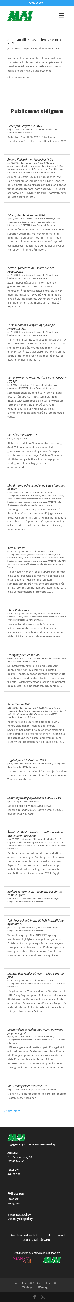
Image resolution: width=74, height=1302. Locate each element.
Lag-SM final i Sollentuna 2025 (26, 760)
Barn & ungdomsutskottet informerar (25, 169)
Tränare (48, 505)
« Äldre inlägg (12, 1111)
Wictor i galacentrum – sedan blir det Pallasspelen (30, 269)
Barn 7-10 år (49, 498)
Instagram (13, 1203)
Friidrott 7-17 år (31, 1283)
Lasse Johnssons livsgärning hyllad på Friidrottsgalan (31, 326)
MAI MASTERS (50, 48)
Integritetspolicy (19, 1214)
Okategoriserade (15, 505)
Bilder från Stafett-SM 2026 (24, 126)
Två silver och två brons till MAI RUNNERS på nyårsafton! (35, 922)
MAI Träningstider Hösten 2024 (27, 1086)
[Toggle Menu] (58, 12)
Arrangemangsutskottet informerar (23, 166)
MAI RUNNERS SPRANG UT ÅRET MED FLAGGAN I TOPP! (36, 379)
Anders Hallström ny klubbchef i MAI (30, 160)
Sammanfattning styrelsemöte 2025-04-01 (34, 798)
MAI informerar (25, 132)
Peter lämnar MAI (18, 704)
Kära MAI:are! (16, 548)
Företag (43, 1287)
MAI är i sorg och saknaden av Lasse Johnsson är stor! (36, 487)
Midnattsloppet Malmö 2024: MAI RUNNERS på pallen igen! (35, 1031)
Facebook (13, 1199)
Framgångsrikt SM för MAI (23, 655)
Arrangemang (13, 554)
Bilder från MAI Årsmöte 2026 (26, 215)
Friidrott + (52, 1283)
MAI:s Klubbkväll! (18, 610)
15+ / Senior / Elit (29, 129)
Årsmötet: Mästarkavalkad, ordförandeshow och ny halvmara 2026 (35, 834)
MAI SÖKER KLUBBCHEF (22, 435)
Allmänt (49, 129)
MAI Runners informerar (44, 172)
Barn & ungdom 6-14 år (52, 166)
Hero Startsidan (51, 169)
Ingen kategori (32, 48)
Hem (14, 1283)
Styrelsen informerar (34, 505)
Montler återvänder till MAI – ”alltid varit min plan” (35, 975)
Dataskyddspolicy (20, 1219)
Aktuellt (41, 129)
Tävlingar (28, 1287)
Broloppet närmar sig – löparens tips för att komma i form (34, 893)
